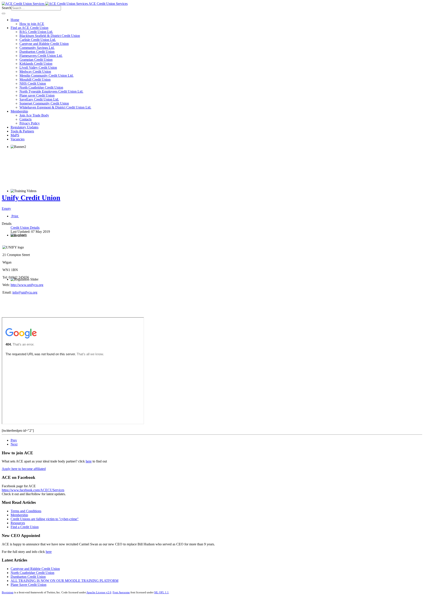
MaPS (15, 135)
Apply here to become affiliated (24, 469)
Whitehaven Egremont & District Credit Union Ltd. (55, 107)
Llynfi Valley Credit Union (38, 67)
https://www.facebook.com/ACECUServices (33, 490)
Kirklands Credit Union (35, 63)
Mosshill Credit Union (35, 79)
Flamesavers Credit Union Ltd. (40, 55)
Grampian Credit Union (36, 59)
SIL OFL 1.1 (161, 592)
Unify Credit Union (31, 198)
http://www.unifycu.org (27, 285)
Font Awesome (121, 592)
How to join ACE (31, 24)
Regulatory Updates (24, 127)
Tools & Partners (22, 131)
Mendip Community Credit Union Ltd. (46, 75)
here (89, 461)
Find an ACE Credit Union (29, 28)
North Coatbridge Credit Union (41, 87)
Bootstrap (7, 592)
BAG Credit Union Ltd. (36, 32)
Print (15, 216)
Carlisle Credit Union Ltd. (37, 40)
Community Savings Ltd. (37, 48)
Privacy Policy (29, 123)
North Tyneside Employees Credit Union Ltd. (51, 91)
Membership (19, 111)
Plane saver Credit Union (37, 95)
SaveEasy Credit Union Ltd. (39, 99)
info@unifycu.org (24, 292)
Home (15, 20)
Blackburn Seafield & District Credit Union (49, 36)
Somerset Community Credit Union (44, 103)
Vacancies (18, 139)
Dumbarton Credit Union (37, 51)
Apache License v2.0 (98, 592)
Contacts (25, 119)
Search (6, 8)
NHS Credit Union (32, 83)
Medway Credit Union (35, 71)
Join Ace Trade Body (34, 115)
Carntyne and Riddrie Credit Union (44, 44)
